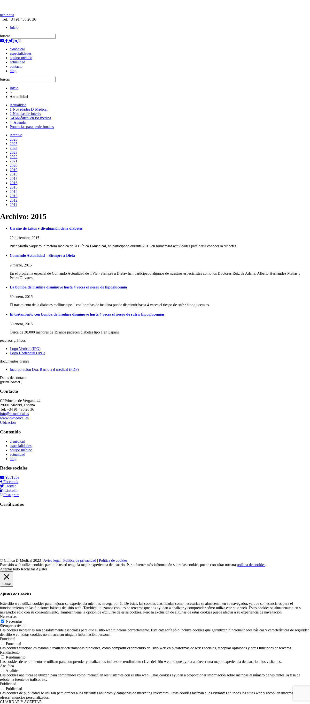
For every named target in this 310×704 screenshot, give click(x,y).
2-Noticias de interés (25, 114)
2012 (13, 200)
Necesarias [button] (8, 616)
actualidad (17, 454)
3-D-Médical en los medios (30, 118)
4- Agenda (18, 122)
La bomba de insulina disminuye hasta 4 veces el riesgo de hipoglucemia (68, 287)
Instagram (11, 495)
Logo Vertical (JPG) (25, 349)
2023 (13, 152)
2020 (13, 165)
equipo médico (21, 450)
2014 (13, 191)
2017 (13, 178)
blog (13, 459)
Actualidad (18, 105)
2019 (13, 170)
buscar (5, 36)
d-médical (17, 441)
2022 (13, 157)
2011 (13, 205)
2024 (13, 148)
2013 (13, 196)
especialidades (20, 446)
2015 (13, 187)
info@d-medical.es (14, 414)
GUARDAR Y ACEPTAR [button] (21, 702)
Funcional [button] (7, 639)
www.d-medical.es (14, 418)
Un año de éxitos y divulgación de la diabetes (46, 228)
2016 (13, 183)
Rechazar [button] (28, 569)
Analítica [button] (7, 666)
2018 (13, 174)
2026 (13, 139)
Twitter (10, 486)
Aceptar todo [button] (10, 569)
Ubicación (8, 422)
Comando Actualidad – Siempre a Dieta (42, 255)
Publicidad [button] (8, 684)
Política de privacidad (79, 560)
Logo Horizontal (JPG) (27, 353)
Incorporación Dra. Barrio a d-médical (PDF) (44, 369)
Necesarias (14, 621)
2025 (13, 144)
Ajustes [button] (41, 569)
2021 (13, 161)
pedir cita (7, 15)
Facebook (10, 482)
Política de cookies (112, 560)
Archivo (16, 135)
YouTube (12, 477)
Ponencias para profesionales (32, 127)
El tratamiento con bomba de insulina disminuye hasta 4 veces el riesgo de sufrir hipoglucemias (87, 314)
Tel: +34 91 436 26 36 (18, 19)
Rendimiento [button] (10, 652)
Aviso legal (52, 560)
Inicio (14, 27)
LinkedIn (11, 490)
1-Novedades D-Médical (28, 109)
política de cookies (251, 565)
